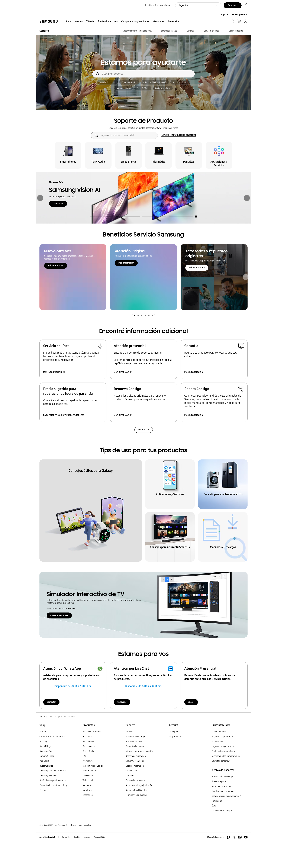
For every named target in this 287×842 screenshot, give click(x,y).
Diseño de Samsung (221, 810)
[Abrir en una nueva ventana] (228, 837)
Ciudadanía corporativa (222, 751)
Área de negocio (219, 781)
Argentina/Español (47, 837)
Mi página (173, 731)
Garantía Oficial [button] (143, 88)
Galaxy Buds (88, 751)
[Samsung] (48, 21)
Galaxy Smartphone (91, 731)
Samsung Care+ (46, 751)
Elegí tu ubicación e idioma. (158, 5)
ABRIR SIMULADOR (59, 615)
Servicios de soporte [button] (107, 82)
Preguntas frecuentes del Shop (53, 785)
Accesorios (88, 795)
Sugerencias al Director (136, 790)
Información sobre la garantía (139, 751)
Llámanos (130, 775)
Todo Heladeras (90, 770)
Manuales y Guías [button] (123, 88)
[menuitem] (68, 21)
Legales (87, 837)
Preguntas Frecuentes (135, 746)
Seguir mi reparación (135, 761)
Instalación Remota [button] (180, 82)
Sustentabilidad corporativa (225, 756)
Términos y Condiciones (136, 795)
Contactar (51, 702)
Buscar (191, 702)
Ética (214, 806)
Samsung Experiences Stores (52, 770)
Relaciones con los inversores (225, 796)
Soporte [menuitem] (224, 14)
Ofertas (42, 731)
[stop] (196, 216)
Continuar (232, 5)
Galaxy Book (88, 741)
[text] (68, 155)
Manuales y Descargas (136, 736)
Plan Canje (44, 761)
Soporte (129, 731)
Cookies (77, 837)
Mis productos (175, 736)
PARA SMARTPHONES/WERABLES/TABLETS (63, 415)
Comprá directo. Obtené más (52, 736)
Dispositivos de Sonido (93, 766)
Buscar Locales (46, 766)
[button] (40, 198)
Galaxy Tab (87, 736)
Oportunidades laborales (223, 791)
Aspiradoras (88, 785)
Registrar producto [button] (162, 88)
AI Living (43, 741)
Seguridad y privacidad (222, 736)
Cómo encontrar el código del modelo (178, 135)
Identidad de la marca (221, 786)
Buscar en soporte (134, 741)
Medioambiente (219, 731)
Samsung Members (48, 775)
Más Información (56, 265)
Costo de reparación (135, 766)
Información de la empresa (224, 776)
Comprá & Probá (46, 756)
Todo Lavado (88, 780)
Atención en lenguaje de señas (139, 785)
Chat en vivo (131, 770)
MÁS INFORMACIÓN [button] (52, 372)
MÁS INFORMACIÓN (123, 372)
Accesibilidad (218, 741)
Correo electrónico (134, 780)
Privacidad (66, 837)
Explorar (43, 790)
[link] (143, 198)
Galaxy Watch (89, 746)
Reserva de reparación (136, 756)
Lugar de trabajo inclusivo (223, 746)
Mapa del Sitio (99, 837)
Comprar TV (58, 203)
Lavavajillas (88, 775)
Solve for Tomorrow (221, 761)
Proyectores (88, 761)
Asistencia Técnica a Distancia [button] (155, 82)
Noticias (216, 801)
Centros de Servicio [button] (129, 82)
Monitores (87, 790)
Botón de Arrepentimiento (51, 780)
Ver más (141, 429)
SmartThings (45, 746)
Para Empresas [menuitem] (238, 14)
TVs (84, 756)
